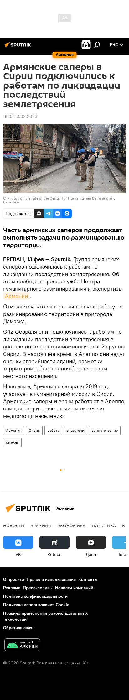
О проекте (13, 579)
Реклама (11, 588)
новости (13, 525)
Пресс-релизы (38, 588)
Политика (104, 525)
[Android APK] (22, 645)
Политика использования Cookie (36, 605)
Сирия (34, 430)
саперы (12, 442)
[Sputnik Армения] (18, 47)
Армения (13, 430)
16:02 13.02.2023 (20, 116)
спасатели (75, 430)
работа (53, 430)
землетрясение (105, 430)
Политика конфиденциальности (35, 596)
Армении (16, 296)
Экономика (71, 525)
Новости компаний (74, 588)
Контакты (87, 579)
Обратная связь (18, 628)
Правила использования (51, 579)
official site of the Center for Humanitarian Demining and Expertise (59, 200)
